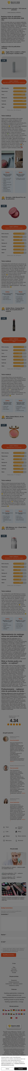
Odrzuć (7, 1068)
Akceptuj (20, 1068)
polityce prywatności (6, 1063)
